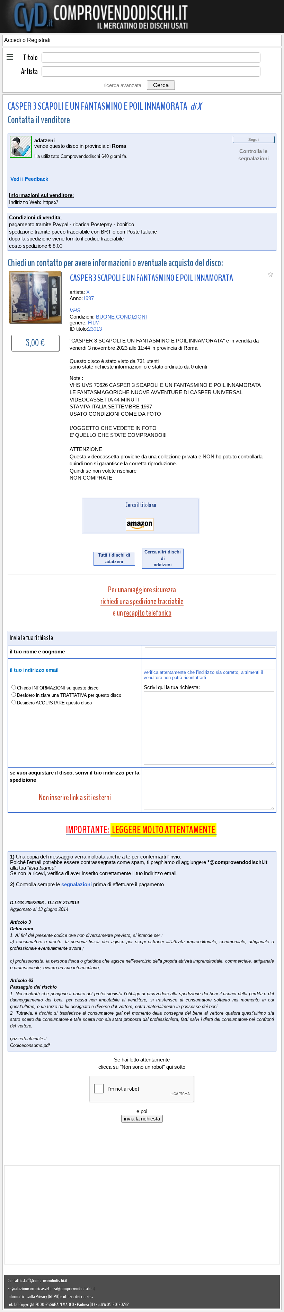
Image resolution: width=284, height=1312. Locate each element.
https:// (50, 202)
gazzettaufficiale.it (28, 1038)
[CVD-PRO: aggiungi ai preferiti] (270, 275)
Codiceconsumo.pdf (30, 1045)
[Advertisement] (141, 1214)
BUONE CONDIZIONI (121, 317)
